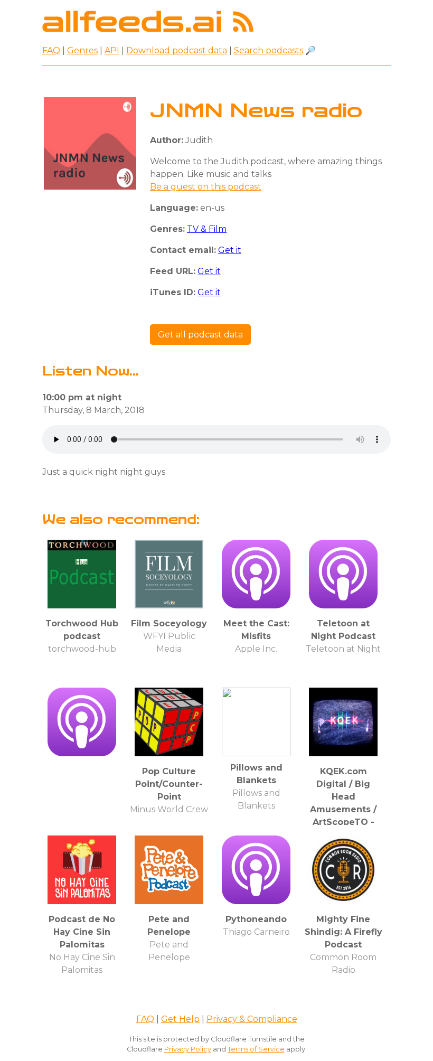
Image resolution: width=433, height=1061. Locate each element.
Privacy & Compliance (251, 1019)
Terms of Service (256, 1049)
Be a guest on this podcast (205, 187)
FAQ (51, 50)
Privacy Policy (187, 1049)
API (112, 50)
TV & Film (207, 229)
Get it (229, 250)
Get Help (180, 1019)
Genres (82, 50)
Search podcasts (268, 50)
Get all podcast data (200, 335)
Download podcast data (176, 50)
